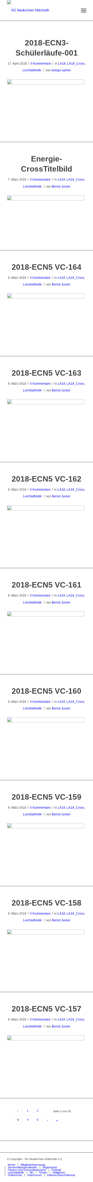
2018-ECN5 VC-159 (46, 797)
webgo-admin (61, 70)
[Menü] (83, 10)
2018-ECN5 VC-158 (46, 903)
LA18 (62, 63)
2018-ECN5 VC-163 (46, 373)
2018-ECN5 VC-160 (46, 691)
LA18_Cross (76, 63)
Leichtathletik (31, 70)
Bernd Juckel (61, 186)
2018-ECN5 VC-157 (46, 1009)
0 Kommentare (40, 63)
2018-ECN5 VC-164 (46, 267)
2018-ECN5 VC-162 (46, 479)
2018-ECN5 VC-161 (46, 585)
